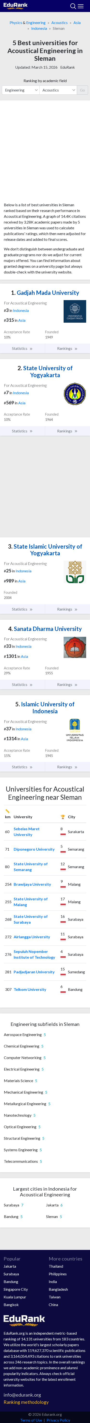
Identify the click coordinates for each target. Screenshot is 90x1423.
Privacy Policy (58, 1420)
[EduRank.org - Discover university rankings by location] (16, 5)
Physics (16, 22)
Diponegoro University (34, 849)
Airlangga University (32, 936)
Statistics (20, 348)
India (53, 1281)
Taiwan (54, 1297)
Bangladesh (58, 1289)
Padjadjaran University (34, 971)
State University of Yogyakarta (45, 371)
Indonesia (39, 28)
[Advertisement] (45, 153)
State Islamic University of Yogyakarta (45, 550)
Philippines (58, 1274)
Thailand (56, 1266)
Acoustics (59, 22)
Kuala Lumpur (15, 1297)
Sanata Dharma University (45, 628)
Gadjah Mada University (45, 292)
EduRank (67, 67)
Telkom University (30, 989)
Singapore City (16, 1289)
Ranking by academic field (45, 80)
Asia (77, 22)
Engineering (36, 22)
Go (82, 90)
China (53, 1304)
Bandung (11, 1281)
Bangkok (11, 1304)
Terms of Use (31, 1420)
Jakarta (10, 1266)
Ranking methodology (26, 1402)
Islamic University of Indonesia (45, 708)
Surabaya (11, 1274)
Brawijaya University (32, 884)
